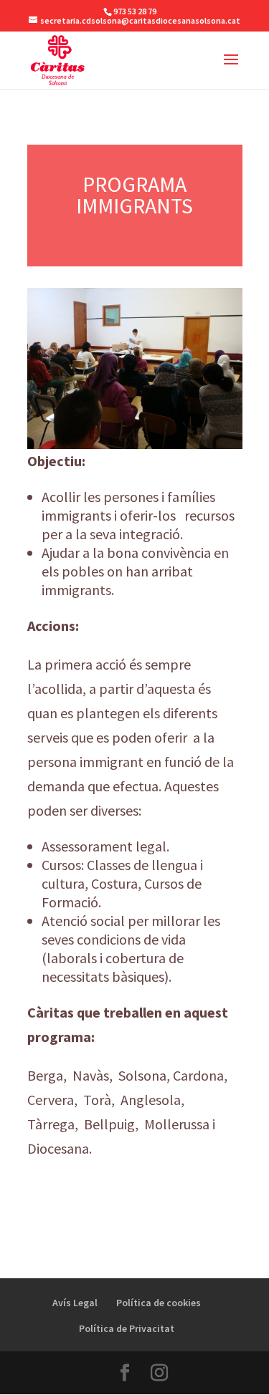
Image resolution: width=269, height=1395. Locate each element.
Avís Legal (75, 1302)
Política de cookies (158, 1302)
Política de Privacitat (126, 1328)
